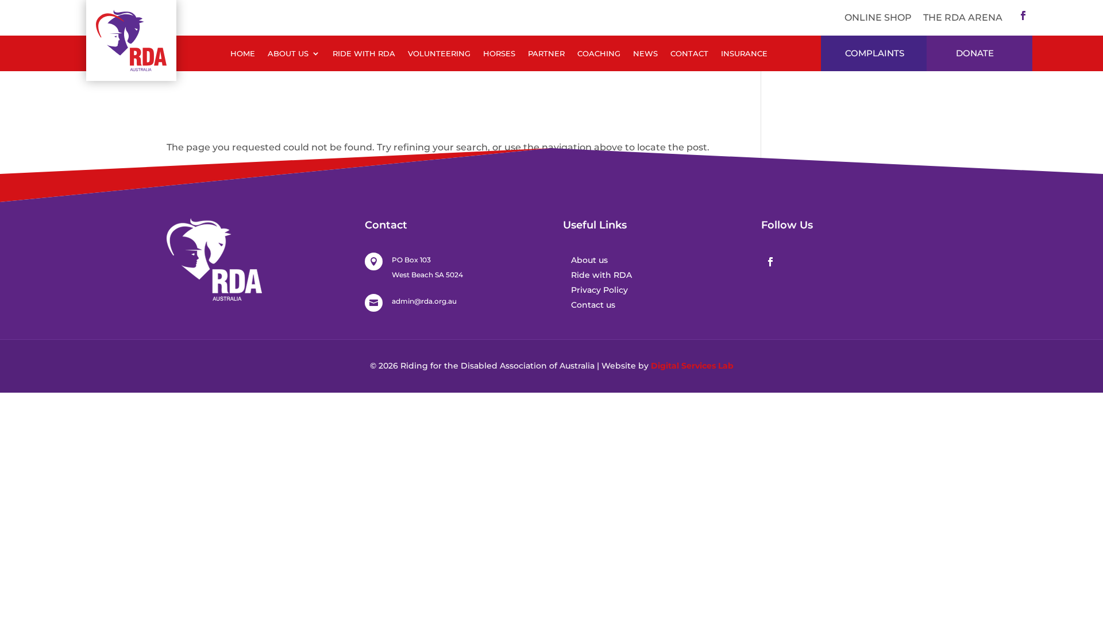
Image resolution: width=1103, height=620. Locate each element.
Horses (499, 53)
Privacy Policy (599, 290)
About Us (288, 53)
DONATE (975, 53)
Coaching (598, 53)
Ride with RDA (364, 53)
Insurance (744, 53)
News (645, 53)
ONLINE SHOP (878, 17)
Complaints (874, 53)
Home (242, 53)
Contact (689, 53)
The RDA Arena (962, 17)
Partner (546, 53)
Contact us (593, 305)
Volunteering (439, 53)
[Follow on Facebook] (1023, 15)
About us (589, 260)
